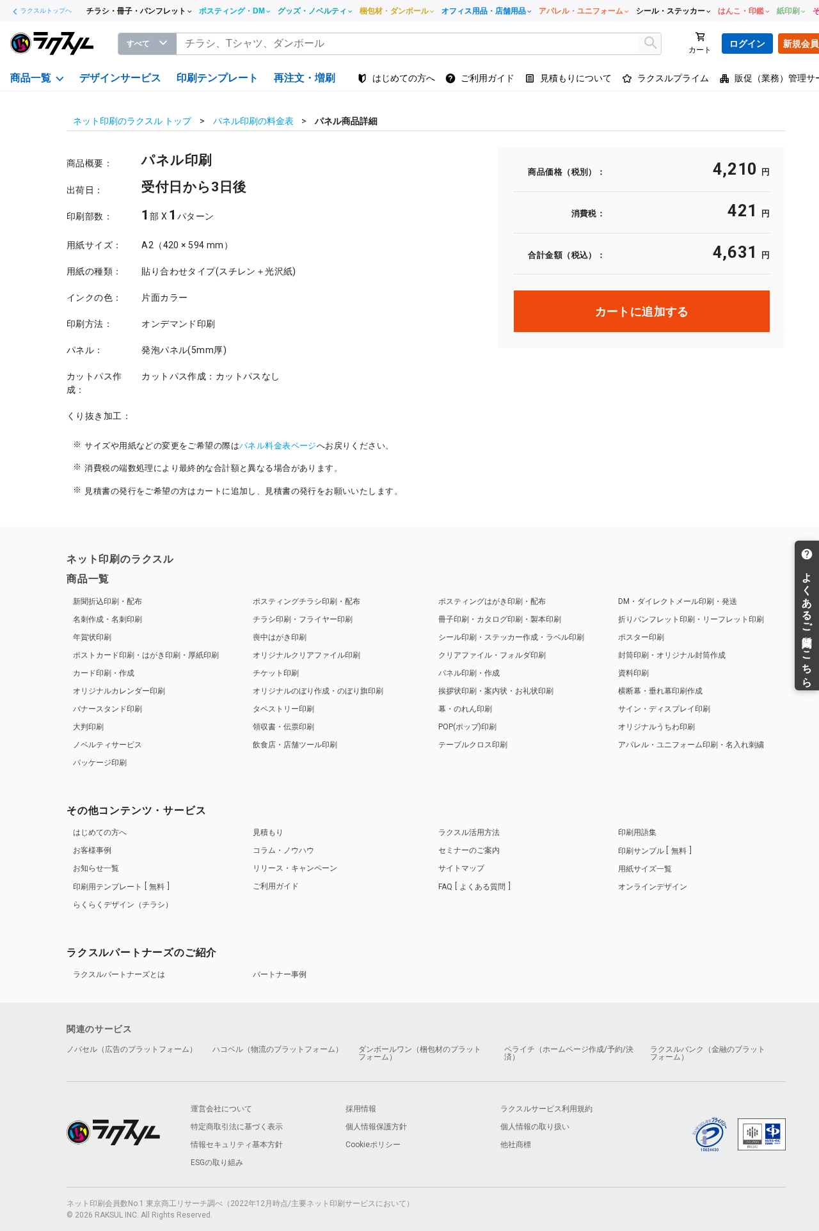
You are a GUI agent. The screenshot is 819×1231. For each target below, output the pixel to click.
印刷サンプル (652, 850)
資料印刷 (633, 673)
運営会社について (221, 1109)
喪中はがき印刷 (279, 637)
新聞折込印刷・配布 (107, 601)
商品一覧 (88, 579)
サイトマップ (461, 868)
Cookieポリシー (373, 1144)
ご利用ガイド (276, 886)
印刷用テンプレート (118, 886)
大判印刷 (88, 726)
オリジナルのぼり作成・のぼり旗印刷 (318, 691)
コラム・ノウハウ (283, 850)
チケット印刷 (276, 673)
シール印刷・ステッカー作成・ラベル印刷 (511, 637)
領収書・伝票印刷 (283, 726)
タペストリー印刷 (283, 708)
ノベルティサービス (107, 744)
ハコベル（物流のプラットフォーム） (277, 1049)
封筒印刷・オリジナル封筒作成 (672, 655)
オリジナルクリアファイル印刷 (306, 655)
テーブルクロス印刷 (472, 744)
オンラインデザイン (652, 886)
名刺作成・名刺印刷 (107, 619)
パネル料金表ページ (278, 445)
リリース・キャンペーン (295, 868)
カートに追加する (642, 311)
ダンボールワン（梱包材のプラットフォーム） (419, 1053)
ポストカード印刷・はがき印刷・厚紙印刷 (146, 655)
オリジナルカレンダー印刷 (119, 691)
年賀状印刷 (92, 637)
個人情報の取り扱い (534, 1127)
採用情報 (361, 1109)
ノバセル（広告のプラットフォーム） (132, 1049)
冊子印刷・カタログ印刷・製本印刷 (499, 619)
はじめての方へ (100, 832)
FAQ (471, 886)
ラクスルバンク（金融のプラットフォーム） (707, 1053)
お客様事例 (92, 850)
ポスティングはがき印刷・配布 (492, 601)
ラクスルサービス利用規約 (546, 1109)
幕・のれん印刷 (465, 708)
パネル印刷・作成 (469, 673)
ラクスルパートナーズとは (119, 974)
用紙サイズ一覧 (645, 868)
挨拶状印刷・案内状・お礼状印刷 (495, 691)
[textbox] (419, 43)
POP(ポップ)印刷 (467, 726)
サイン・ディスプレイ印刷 (664, 708)
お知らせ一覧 (96, 868)
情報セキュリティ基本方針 (237, 1144)
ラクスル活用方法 (469, 832)
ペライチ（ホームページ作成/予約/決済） (568, 1053)
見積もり (268, 832)
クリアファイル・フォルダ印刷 (492, 655)
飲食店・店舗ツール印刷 (295, 744)
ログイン (747, 43)
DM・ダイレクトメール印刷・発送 (677, 601)
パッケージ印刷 (100, 762)
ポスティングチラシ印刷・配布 (306, 601)
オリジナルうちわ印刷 (656, 726)
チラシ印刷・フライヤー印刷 (303, 619)
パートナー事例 (279, 974)
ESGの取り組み (217, 1162)
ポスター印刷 (641, 637)
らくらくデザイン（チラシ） (123, 904)
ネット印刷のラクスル (120, 559)
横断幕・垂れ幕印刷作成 (660, 691)
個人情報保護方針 (376, 1127)
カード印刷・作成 (103, 673)
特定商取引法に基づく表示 (237, 1127)
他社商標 (515, 1144)
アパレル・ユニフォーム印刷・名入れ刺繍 (691, 744)
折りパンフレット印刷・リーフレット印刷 (691, 619)
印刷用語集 (637, 832)
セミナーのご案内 (469, 850)
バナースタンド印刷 (107, 708)
